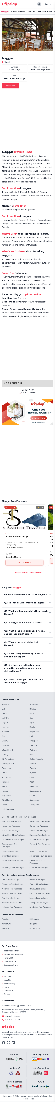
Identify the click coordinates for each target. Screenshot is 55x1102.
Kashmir (5, 727)
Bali (3, 709)
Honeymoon (35, 928)
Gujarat (5, 722)
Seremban (34, 786)
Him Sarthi (11, 548)
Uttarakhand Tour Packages (13, 835)
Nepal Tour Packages (11, 898)
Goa (31, 718)
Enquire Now (10, 86)
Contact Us (8, 990)
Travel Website (10, 961)
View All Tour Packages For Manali (27, 572)
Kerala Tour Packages (11, 826)
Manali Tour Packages (11, 830)
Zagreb (33, 768)
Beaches (5, 919)
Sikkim (5, 741)
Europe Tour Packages (39, 898)
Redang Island (8, 763)
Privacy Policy (9, 983)
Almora (33, 763)
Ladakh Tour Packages (39, 867)
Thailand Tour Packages (39, 884)
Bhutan (33, 709)
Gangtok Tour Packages (40, 844)
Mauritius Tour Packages (40, 893)
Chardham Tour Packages (13, 839)
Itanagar (5, 782)
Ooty (4, 736)
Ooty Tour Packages (10, 856)
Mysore (33, 773)
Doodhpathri (7, 768)
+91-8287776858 (12, 1019)
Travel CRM (8, 958)
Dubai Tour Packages (11, 879)
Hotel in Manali (18, 11)
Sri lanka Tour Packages (12, 902)
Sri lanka (5, 745)
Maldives (5, 731)
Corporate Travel (11, 965)
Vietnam (33, 750)
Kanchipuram (35, 791)
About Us (7, 980)
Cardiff (33, 795)
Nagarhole (6, 795)
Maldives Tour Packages (12, 889)
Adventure (6, 924)
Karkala (5, 791)
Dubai (4, 713)
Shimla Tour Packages (39, 826)
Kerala (32, 727)
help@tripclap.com (13, 1016)
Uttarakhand (7, 750)
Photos (31, 11)
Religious (33, 924)
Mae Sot (33, 782)
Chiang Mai (34, 804)
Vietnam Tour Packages (12, 893)
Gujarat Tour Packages (39, 839)
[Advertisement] (27, 120)
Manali (7, 62)
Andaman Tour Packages (40, 821)
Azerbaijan (34, 704)
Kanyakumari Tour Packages (37, 861)
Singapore (34, 741)
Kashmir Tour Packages (11, 821)
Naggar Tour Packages (14, 501)
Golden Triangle (36, 759)
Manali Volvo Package (17, 536)
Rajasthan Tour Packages (40, 835)
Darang (5, 754)
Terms (6, 987)
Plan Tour (7, 976)
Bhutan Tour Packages (39, 889)
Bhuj (31, 754)
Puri (31, 736)
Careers (7, 994)
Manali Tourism (44, 11)
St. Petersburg (8, 759)
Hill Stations (35, 919)
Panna (4, 804)
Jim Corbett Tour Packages (41, 856)
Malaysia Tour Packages (12, 907)
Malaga (33, 777)
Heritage (5, 928)
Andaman (6, 704)
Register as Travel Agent (13, 954)
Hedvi (4, 786)
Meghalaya (34, 731)
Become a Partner (11, 951)
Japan (32, 722)
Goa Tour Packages (10, 851)
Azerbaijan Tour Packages (40, 907)
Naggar (5, 11)
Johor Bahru (7, 777)
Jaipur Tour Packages (38, 851)
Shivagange (34, 800)
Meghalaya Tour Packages (13, 867)
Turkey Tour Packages (39, 902)
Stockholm (7, 800)
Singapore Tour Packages (13, 884)
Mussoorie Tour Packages (13, 860)
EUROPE (5, 718)
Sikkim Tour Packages (39, 830)
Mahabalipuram (8, 809)
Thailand (33, 745)
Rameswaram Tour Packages (10, 845)
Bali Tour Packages (37, 879)
